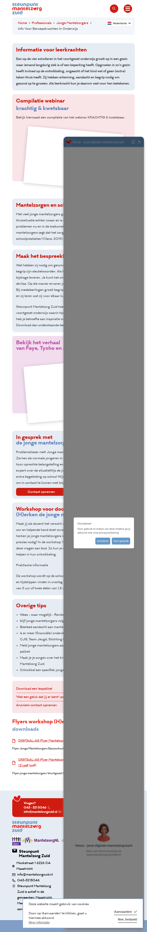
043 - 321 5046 (35, 807)
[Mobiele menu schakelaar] (127, 9)
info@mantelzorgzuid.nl (40, 812)
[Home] (27, 8)
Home (22, 23)
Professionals (41, 23)
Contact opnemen (41, 492)
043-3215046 (28, 880)
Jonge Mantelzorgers (72, 23)
